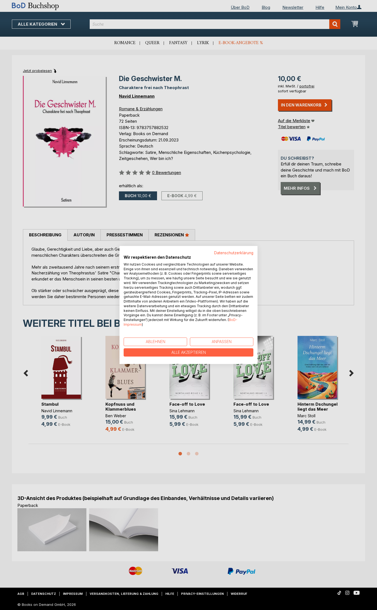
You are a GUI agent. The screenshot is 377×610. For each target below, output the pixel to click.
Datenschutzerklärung (233, 253)
